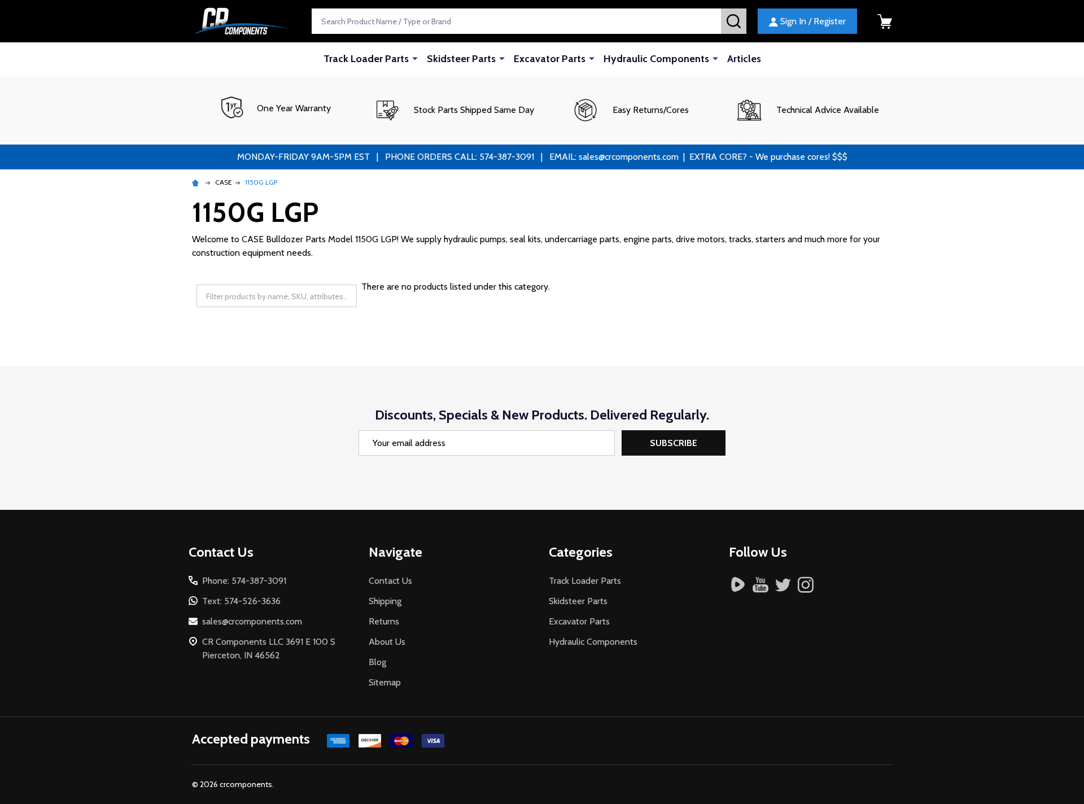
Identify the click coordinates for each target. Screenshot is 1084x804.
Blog (377, 662)
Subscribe (673, 443)
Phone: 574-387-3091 (244, 580)
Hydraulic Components (656, 59)
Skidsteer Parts (461, 59)
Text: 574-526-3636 (241, 601)
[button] (453, 110)
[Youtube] (760, 584)
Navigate (395, 552)
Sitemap (385, 682)
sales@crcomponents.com (252, 621)
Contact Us (390, 580)
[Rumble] (738, 584)
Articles (744, 59)
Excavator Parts (549, 59)
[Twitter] (783, 584)
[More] (415, 58)
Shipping (385, 601)
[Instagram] (806, 584)
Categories (581, 552)
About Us (387, 641)
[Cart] (884, 21)
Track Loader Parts (366, 59)
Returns (384, 621)
